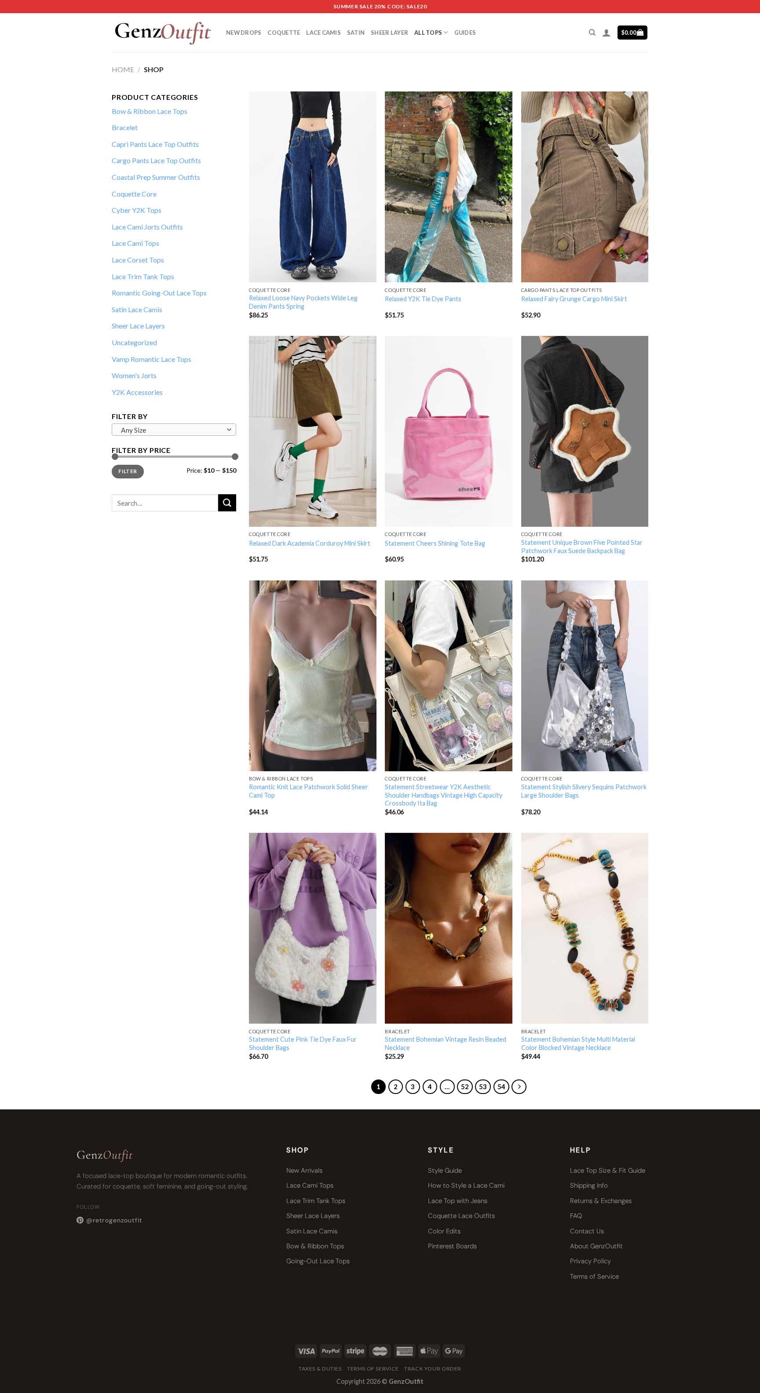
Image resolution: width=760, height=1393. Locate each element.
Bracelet (125, 127)
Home (123, 69)
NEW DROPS (243, 32)
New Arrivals (304, 1170)
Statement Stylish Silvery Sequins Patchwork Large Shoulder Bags (584, 791)
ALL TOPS (428, 32)
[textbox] (171, 430)
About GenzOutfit (596, 1246)
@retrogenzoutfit (114, 1220)
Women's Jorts (134, 375)
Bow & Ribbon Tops (315, 1246)
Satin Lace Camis (137, 309)
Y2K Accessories (137, 392)
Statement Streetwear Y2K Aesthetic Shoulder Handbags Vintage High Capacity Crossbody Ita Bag (443, 795)
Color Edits (444, 1231)
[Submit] (227, 502)
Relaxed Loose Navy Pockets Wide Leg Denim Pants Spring (303, 302)
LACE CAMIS (323, 32)
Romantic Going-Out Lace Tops (159, 292)
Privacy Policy (590, 1261)
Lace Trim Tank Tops (143, 276)
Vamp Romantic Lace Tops (151, 359)
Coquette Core (134, 194)
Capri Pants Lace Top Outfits (155, 144)
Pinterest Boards (452, 1246)
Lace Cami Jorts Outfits (147, 226)
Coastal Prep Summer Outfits (156, 177)
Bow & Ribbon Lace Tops (149, 111)
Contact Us (587, 1231)
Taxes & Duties (320, 1368)
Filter (127, 471)
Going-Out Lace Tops (318, 1261)
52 (465, 1086)
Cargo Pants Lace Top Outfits (156, 160)
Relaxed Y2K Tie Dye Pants (423, 299)
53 (483, 1086)
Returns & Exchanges (601, 1200)
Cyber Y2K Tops (136, 210)
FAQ (576, 1215)
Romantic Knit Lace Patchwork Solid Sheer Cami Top (308, 791)
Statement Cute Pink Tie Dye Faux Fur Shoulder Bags (303, 1043)
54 (501, 1086)
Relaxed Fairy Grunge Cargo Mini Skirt (574, 299)
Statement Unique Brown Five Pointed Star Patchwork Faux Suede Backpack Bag (582, 546)
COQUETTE (283, 32)
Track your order (432, 1368)
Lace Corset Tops (138, 259)
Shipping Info (589, 1185)
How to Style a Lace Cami (466, 1185)
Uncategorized (134, 342)
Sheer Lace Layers (138, 325)
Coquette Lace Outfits (461, 1215)
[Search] (592, 32)
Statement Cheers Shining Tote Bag (435, 543)
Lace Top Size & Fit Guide (607, 1170)
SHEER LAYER (389, 32)
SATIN (356, 32)
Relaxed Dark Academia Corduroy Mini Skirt (309, 543)
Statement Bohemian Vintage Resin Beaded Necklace (445, 1043)
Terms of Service (594, 1276)
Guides (465, 32)
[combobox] (174, 429)
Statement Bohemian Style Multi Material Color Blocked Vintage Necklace (578, 1043)
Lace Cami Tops (135, 243)
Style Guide (445, 1170)
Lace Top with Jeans (457, 1200)
